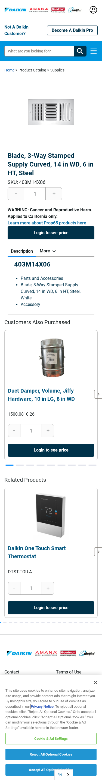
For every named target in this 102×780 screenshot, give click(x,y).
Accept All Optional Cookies (51, 770)
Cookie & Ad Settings (51, 739)
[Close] (95, 682)
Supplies (57, 70)
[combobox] (63, 774)
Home (9, 70)
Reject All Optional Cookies (51, 754)
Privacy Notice (42, 706)
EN (59, 775)
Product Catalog (32, 70)
